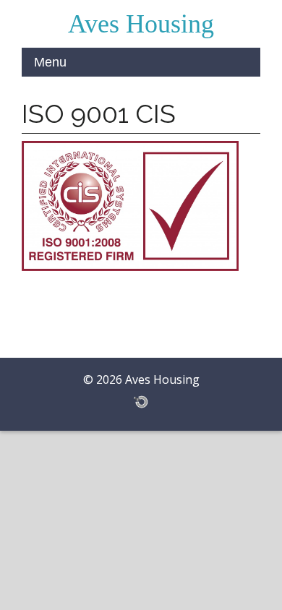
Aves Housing (141, 23)
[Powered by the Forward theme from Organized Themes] (141, 401)
